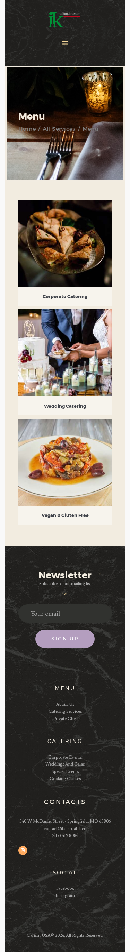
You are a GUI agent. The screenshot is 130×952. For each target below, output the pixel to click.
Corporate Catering (65, 297)
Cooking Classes (65, 778)
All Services (59, 129)
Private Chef (65, 718)
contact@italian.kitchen (65, 828)
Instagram (65, 895)
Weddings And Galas (65, 764)
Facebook (65, 888)
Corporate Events (65, 757)
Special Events (65, 771)
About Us (65, 704)
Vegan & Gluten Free (65, 515)
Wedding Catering (65, 406)
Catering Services (65, 711)
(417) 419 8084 (65, 835)
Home (27, 129)
